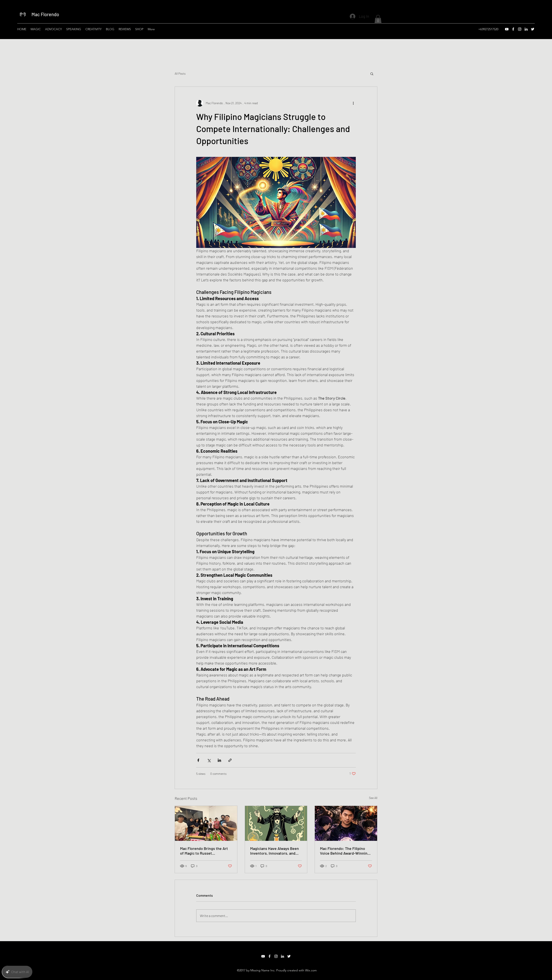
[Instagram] (520, 29)
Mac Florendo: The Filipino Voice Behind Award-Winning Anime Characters (345, 851)
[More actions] (353, 103)
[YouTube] (507, 29)
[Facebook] (513, 29)
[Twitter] (532, 29)
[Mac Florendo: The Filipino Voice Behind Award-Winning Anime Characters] (346, 823)
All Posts (180, 73)
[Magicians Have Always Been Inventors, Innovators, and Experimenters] (276, 823)
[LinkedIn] (526, 29)
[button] (378, 19)
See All (373, 798)
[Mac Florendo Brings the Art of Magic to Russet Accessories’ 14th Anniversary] (206, 823)
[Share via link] (230, 760)
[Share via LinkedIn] (219, 760)
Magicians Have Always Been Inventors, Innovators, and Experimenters (274, 851)
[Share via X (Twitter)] (209, 760)
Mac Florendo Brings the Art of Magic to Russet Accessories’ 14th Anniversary (205, 851)
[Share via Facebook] (198, 760)
